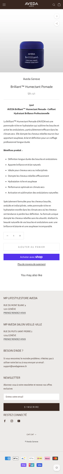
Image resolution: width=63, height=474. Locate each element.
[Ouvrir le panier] (59, 4)
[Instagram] (12, 421)
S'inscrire (31, 407)
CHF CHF (30, 434)
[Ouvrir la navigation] (4, 4)
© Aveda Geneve (31, 441)
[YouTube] (19, 421)
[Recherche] (54, 4)
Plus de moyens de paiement (32, 264)
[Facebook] (5, 421)
